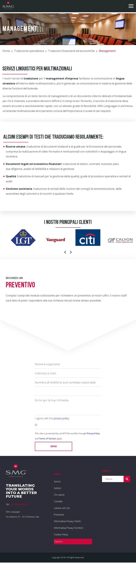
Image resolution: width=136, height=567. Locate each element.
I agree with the (52, 418)
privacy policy (61, 418)
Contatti (58, 501)
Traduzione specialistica (29, 51)
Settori (57, 488)
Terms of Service (47, 438)
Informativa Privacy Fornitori (68, 527)
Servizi (57, 481)
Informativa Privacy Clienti (67, 521)
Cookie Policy (61, 534)
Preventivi (59, 514)
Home (6, 51)
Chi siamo (59, 494)
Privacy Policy (93, 433)
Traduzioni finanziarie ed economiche (71, 51)
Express (58, 541)
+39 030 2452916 (19, 504)
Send (53, 446)
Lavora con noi (62, 508)
